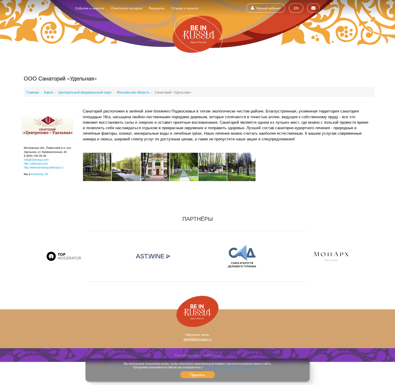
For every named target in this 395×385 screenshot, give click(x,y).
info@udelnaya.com (36, 159)
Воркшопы (157, 8)
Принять (197, 374)
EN (296, 8)
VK (46, 174)
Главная (32, 92)
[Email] (313, 8)
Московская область (133, 92)
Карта (48, 92)
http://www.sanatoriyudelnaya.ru (43, 167)
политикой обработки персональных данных (232, 367)
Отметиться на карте (126, 8)
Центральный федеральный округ (85, 92)
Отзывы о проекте (184, 8)
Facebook (37, 174)
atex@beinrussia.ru (198, 339)
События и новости (89, 8)
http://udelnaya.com (36, 163)
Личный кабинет (268, 8)
